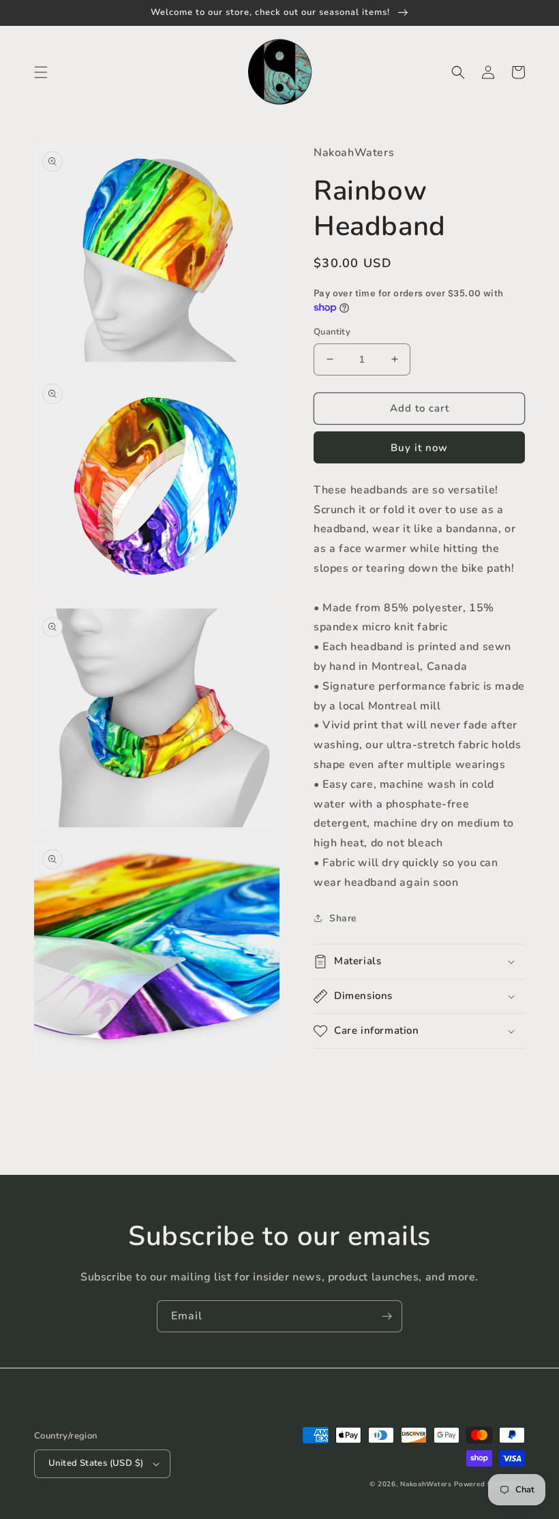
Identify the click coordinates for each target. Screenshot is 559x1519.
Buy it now (419, 448)
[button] (41, 72)
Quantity (332, 332)
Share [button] (343, 918)
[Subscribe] (387, 1316)
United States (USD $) (95, 1463)
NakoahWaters (425, 1484)
